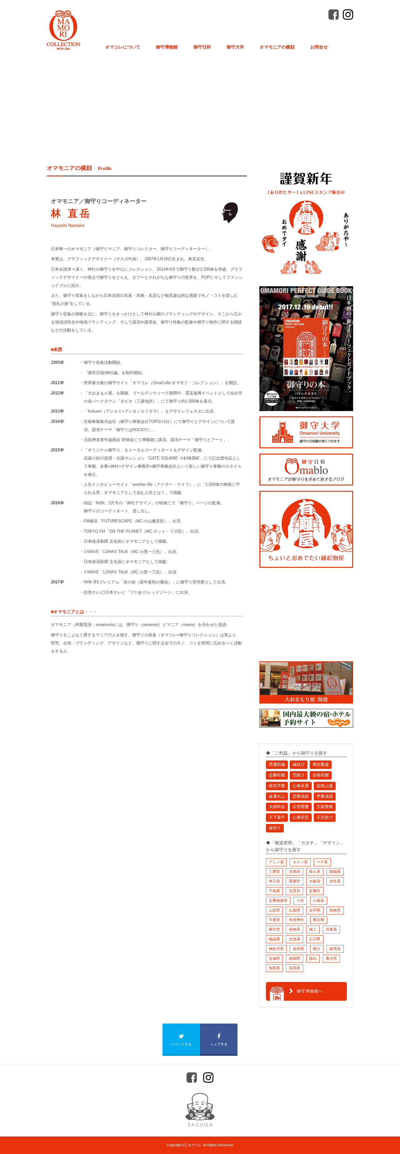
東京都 (318, 920)
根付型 (274, 929)
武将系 (331, 929)
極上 (313, 929)
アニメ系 (276, 862)
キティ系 (300, 862)
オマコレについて (122, 47)
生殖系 (294, 939)
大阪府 (314, 881)
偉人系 (314, 871)
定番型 (314, 891)
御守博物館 (167, 47)
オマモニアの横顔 (277, 47)
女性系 (335, 881)
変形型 (294, 881)
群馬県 (335, 949)
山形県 (274, 910)
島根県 (335, 910)
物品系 (274, 939)
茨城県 (274, 958)
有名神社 (296, 920)
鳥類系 (294, 968)
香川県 (331, 958)
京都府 (294, 871)
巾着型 (274, 920)
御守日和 (202, 47)
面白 (313, 958)
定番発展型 (278, 900)
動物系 (335, 871)
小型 (300, 900)
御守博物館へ (310, 991)
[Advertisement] (200, 98)
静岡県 (294, 958)
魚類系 (274, 968)
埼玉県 (274, 881)
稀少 (316, 949)
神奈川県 (276, 949)
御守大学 (235, 47)
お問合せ (319, 47)
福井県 (298, 949)
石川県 (314, 939)
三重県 (274, 871)
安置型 (294, 891)
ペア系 (322, 862)
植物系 (294, 929)
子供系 (274, 891)
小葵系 (318, 900)
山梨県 (294, 910)
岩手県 (314, 910)
